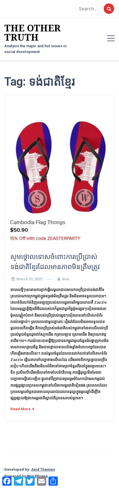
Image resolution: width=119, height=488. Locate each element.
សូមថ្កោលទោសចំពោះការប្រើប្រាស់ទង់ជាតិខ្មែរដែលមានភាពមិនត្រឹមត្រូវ (55, 262)
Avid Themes (43, 469)
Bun (65, 279)
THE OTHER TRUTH (32, 32)
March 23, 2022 (29, 279)
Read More (20, 408)
